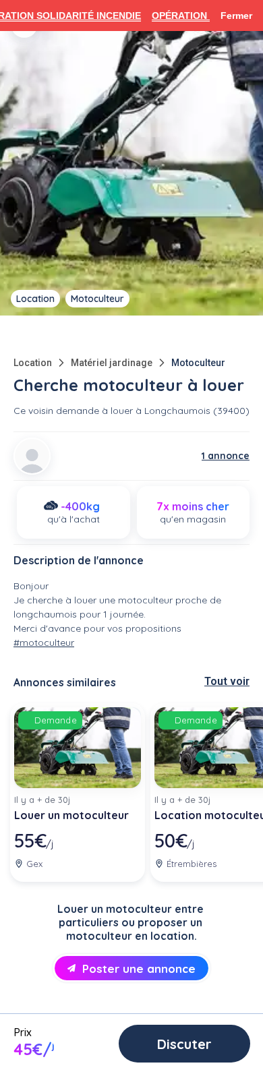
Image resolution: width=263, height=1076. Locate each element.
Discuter (184, 1044)
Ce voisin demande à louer (73, 411)
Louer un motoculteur (71, 815)
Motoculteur (198, 362)
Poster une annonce (139, 968)
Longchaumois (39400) (197, 411)
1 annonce (226, 456)
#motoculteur (43, 642)
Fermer (236, 15)
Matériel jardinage (111, 362)
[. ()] (32, 456)
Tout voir (227, 681)
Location (32, 362)
